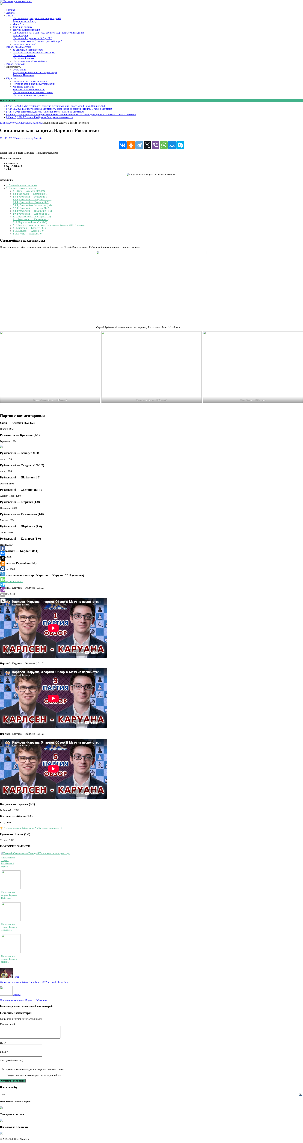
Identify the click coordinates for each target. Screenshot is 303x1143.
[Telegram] (139, 145)
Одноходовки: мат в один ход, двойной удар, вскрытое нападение (48, 32)
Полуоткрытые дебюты (27, 138)
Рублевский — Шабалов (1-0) (31, 202)
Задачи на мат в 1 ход (24, 21)
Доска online (19, 69)
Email (3, 1051)
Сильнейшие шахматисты (21, 185)
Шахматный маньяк (23, 58)
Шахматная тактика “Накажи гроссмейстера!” (37, 41)
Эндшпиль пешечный (24, 44)
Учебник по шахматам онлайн (29, 89)
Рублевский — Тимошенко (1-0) (32, 211)
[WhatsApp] (164, 145)
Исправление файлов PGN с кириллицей (35, 72)
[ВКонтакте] (123, 145)
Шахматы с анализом (24, 55)
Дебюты (10, 12)
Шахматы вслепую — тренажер (30, 95)
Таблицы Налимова (23, 75)
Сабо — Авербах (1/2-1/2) (29, 191)
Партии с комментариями (21, 188)
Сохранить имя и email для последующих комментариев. (33, 1069)
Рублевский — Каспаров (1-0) (32, 216)
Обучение (11, 78)
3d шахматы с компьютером (28, 49)
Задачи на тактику (22, 27)
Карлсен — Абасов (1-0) (28, 230)
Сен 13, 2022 (7, 138)
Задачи (10, 15)
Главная (10, 10)
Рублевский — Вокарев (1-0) (30, 196)
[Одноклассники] (131, 145)
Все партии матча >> (11, 581)
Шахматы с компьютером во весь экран (34, 52)
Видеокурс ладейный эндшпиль (30, 81)
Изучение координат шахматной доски (34, 83)
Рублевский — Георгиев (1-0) (31, 208)
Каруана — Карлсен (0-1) (29, 228)
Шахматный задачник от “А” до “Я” (32, 38)
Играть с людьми (15, 64)
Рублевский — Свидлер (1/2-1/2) (32, 199)
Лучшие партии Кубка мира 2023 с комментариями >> (33, 828)
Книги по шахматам (23, 86)
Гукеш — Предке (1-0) (27, 233)
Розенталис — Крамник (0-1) (30, 193)
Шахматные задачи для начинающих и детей (37, 18)
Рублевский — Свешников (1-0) (32, 205)
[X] (147, 145)
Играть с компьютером (18, 47)
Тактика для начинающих (26, 29)
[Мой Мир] (172, 145)
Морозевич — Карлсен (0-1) (30, 219)
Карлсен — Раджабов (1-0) (30, 222)
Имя (2, 1043)
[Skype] (180, 145)
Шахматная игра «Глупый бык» (30, 61)
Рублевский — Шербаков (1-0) (31, 213)
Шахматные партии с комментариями (33, 92)
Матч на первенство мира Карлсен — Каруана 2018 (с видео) (48, 225)
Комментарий (7, 1024)
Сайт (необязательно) (11, 1060)
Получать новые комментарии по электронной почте (35, 1075)
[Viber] (155, 145)
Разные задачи (20, 35)
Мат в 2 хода (19, 24)
